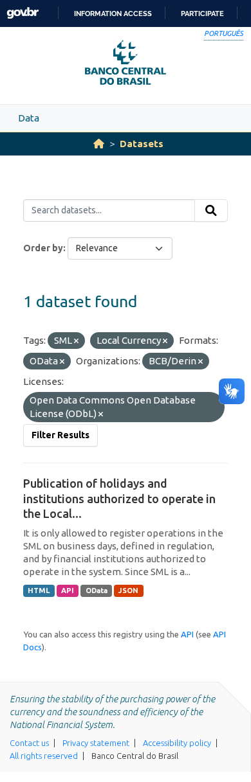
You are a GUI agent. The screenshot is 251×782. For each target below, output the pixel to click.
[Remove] (76, 341)
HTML (39, 590)
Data (28, 117)
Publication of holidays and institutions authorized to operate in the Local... (119, 498)
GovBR (22, 13)
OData (96, 590)
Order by (43, 248)
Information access (113, 13)
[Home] (98, 143)
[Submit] (211, 210)
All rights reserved (44, 755)
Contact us (29, 742)
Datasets (141, 143)
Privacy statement (95, 742)
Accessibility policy (177, 742)
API (67, 590)
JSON (128, 590)
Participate (202, 13)
